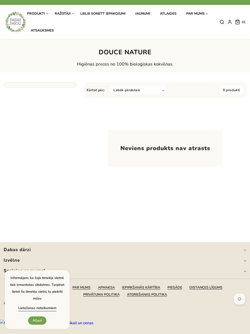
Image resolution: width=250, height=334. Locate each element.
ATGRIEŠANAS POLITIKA (147, 294)
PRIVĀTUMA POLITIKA (101, 294)
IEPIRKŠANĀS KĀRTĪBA (141, 287)
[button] (38, 13)
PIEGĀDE (174, 287)
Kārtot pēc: (96, 90)
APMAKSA (106, 287)
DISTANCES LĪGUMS (205, 287)
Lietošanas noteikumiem (37, 308)
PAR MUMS (82, 287)
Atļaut (37, 320)
